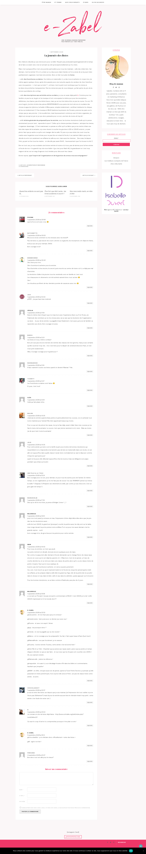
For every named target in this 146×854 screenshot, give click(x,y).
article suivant (88, 175)
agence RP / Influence (114, 210)
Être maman (46, 2)
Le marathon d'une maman (36, 165)
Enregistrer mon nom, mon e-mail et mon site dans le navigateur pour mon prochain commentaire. (56, 808)
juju (29, 294)
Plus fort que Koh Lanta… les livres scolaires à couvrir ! (55, 192)
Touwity (30, 378)
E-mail (22, 795)
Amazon (116, 158)
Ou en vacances (98, 2)
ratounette (32, 233)
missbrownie (32, 258)
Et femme (58, 2)
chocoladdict (33, 688)
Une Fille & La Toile (35, 473)
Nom (21, 789)
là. (78, 95)
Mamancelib (32, 498)
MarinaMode (32, 363)
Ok (131, 851)
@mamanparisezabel (73, 837)
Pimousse (31, 753)
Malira (30, 413)
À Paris (85, 2)
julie (29, 442)
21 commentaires (23, 166)
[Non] (143, 851)
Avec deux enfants (72, 2)
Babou (29, 335)
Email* (116, 138)
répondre (89, 226)
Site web (22, 801)
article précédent (25, 175)
